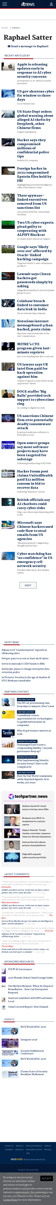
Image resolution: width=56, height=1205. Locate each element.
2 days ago (30, 923)
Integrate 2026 (29, 1040)
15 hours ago (39, 892)
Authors (16, 28)
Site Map (47, 1149)
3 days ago (26, 936)
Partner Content (17, 691)
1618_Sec (48, 930)
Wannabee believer (10, 902)
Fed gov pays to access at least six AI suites (25, 658)
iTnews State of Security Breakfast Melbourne (34, 1073)
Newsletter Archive (34, 1149)
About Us (20, 1146)
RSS (28, 1153)
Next (28, 585)
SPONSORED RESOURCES (19, 961)
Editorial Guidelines (34, 1146)
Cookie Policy (10, 1200)
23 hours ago (39, 908)
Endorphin (6, 887)
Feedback (9, 1149)
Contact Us (9, 1146)
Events (9, 1019)
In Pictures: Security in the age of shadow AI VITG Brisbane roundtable (26, 679)
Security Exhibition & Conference (32, 1053)
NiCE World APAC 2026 (33, 1027)
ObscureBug (7, 946)
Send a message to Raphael (29, 46)
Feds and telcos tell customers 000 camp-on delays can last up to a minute (25, 951)
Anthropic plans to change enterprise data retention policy (25, 671)
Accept (46, 1178)
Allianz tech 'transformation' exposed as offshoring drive (24, 652)
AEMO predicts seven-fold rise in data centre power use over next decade (25, 891)
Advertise (19, 1149)
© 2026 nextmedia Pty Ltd (34, 1159)
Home (5, 28)
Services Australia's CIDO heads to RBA (23, 664)
